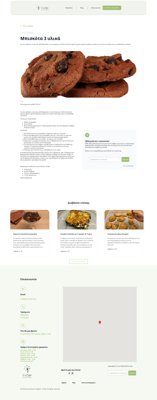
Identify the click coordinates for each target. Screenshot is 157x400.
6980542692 (24, 315)
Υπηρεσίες (69, 8)
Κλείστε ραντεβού (112, 8)
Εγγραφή (125, 159)
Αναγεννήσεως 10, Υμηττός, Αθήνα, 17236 (35, 334)
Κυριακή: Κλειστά (26, 361)
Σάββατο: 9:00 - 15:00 (27, 359)
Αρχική (64, 383)
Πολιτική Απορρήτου (88, 383)
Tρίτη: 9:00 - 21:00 (26, 352)
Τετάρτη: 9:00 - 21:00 (27, 354)
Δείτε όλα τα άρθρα (78, 261)
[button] (100, 322)
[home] (42, 8)
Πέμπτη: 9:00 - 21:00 (27, 356)
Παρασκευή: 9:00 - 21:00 (28, 357)
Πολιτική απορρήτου (128, 165)
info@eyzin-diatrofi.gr (28, 299)
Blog (81, 8)
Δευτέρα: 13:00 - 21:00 (28, 350)
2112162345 (24, 318)
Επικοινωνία (95, 8)
